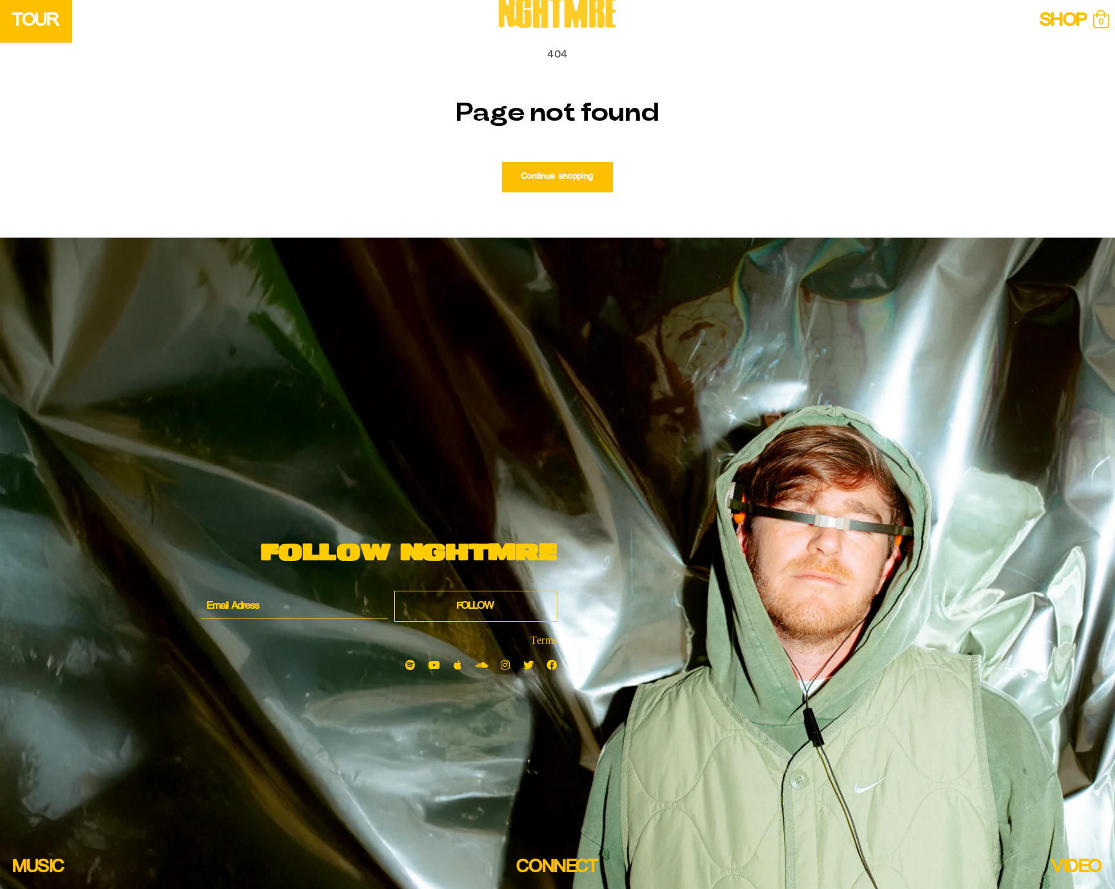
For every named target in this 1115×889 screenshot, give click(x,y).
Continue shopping (557, 176)
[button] (1101, 20)
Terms (544, 640)
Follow (475, 606)
